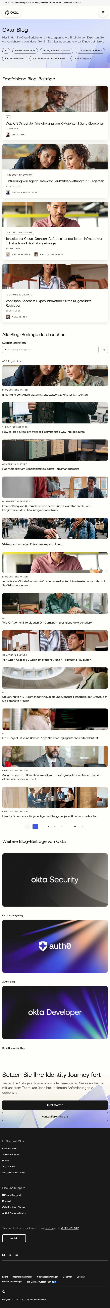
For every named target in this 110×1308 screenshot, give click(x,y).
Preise (5, 1160)
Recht (5, 1277)
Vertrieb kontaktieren (13, 1172)
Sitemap (81, 1277)
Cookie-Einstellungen (12, 1282)
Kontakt (14, 1238)
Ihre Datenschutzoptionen (39, 1282)
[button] (3, 1292)
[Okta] (12, 12)
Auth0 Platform (10, 1154)
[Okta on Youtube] (3, 1255)
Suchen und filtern (14, 342)
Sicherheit (67, 1277)
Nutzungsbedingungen (47, 1277)
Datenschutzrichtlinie (22, 1277)
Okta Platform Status (13, 1207)
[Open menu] (103, 12)
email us (49, 1228)
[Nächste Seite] (82, 826)
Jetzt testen (8, 1166)
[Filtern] (104, 349)
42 (75, 826)
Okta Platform (9, 1148)
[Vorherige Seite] (27, 826)
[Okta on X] (10, 1255)
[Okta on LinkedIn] (16, 1255)
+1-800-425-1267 (69, 1228)
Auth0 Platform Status (14, 1213)
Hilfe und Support (11, 1195)
